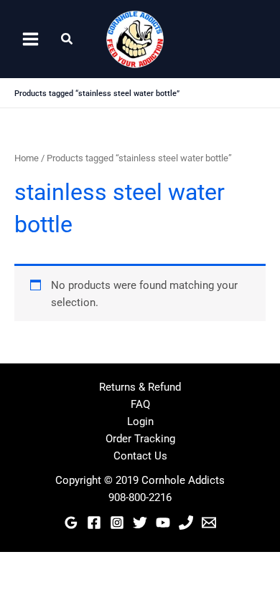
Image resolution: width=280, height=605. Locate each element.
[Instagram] (117, 522)
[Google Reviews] (71, 522)
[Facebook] (94, 522)
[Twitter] (140, 522)
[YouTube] (163, 522)
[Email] (209, 522)
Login (140, 421)
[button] (67, 39)
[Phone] (186, 522)
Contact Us (140, 455)
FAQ (140, 404)
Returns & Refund (140, 387)
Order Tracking (140, 438)
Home (26, 158)
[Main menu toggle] (30, 39)
